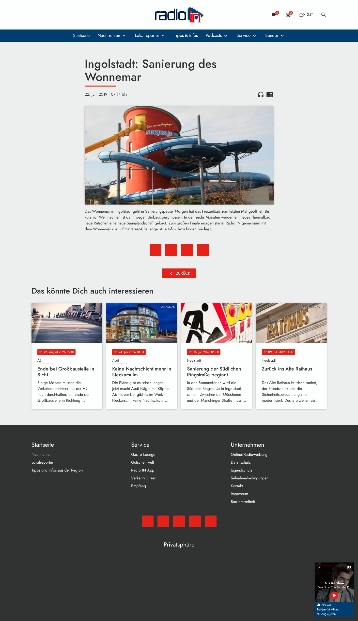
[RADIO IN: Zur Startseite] (179, 15)
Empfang (138, 486)
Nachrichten (108, 35)
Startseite (81, 35)
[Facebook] (46, 15)
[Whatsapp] (66, 15)
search (324, 15)
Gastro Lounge (143, 454)
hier (207, 229)
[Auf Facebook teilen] (155, 250)
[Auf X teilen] (171, 250)
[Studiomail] (36, 15)
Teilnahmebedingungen (249, 478)
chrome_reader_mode (269, 94)
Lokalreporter (147, 35)
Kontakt (237, 486)
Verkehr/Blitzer (143, 478)
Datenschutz (240, 462)
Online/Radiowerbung (249, 454)
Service (243, 35)
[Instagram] (56, 15)
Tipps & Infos (186, 35)
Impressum (239, 494)
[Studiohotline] (76, 15)
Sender (271, 35)
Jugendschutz (241, 470)
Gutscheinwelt (142, 462)
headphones (260, 94)
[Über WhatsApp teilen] (187, 250)
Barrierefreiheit (243, 501)
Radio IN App (142, 470)
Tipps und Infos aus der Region (57, 470)
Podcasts (214, 35)
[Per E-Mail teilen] (203, 250)
